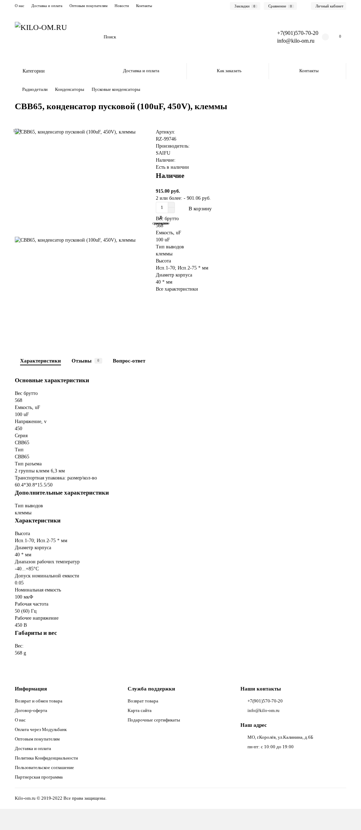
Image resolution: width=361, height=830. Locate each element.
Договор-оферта (31, 710)
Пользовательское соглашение (44, 767)
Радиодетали (35, 89)
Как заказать (229, 70)
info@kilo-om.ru (295, 41)
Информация (31, 689)
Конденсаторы (69, 89)
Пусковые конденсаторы (116, 89)
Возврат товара (143, 701)
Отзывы (85, 361)
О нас (19, 6)
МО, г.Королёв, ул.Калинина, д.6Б (280, 737)
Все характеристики (177, 289)
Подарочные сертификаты (154, 720)
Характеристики (40, 361)
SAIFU (163, 153)
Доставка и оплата (46, 6)
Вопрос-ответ (129, 361)
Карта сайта (140, 710)
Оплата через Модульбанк (41, 729)
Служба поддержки (151, 689)
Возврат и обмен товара (38, 701)
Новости (122, 6)
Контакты (144, 6)
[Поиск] (254, 37)
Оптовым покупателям (88, 6)
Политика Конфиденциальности (46, 758)
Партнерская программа (39, 777)
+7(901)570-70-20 (265, 701)
